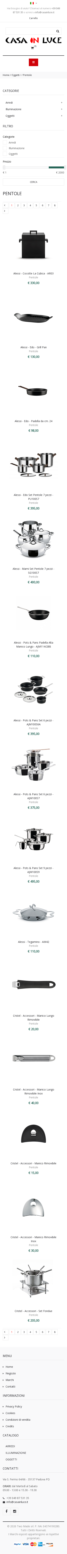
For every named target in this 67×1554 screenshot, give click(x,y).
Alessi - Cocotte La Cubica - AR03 (33, 273)
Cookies (10, 1413)
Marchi (10, 1380)
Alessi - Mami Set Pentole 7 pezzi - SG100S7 (33, 570)
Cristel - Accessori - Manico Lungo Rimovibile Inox (33, 1091)
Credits (10, 1426)
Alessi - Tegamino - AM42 (33, 942)
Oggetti (16, 75)
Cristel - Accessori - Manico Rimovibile (33, 1163)
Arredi (9, 102)
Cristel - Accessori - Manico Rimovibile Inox (33, 1239)
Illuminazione (13, 109)
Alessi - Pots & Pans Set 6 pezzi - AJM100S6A (33, 722)
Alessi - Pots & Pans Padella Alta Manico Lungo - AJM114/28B (33, 644)
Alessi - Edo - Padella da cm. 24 (33, 421)
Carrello (33, 18)
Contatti (10, 1386)
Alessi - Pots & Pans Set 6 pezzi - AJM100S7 (33, 796)
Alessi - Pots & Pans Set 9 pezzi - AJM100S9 (33, 870)
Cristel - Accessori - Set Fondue (33, 1311)
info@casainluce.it (17, 1502)
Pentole (27, 75)
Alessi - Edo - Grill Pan (33, 347)
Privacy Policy (14, 1406)
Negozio (11, 1373)
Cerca (33, 182)
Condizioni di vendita (18, 1419)
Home (6, 75)
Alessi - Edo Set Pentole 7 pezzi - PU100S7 (33, 497)
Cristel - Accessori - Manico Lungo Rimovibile (33, 1017)
